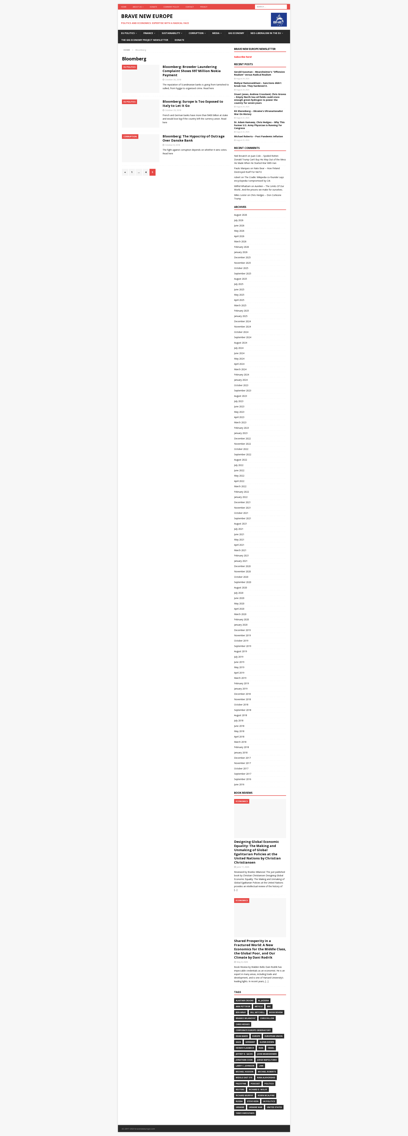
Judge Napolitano (267, 1060)
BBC (269, 1006)
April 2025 (239, 299)
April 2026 (239, 236)
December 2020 (242, 566)
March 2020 (240, 614)
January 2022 (241, 496)
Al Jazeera (263, 1000)
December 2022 (242, 438)
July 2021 (238, 528)
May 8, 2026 (242, 961)
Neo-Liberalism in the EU (266, 33)
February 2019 (241, 683)
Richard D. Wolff (258, 1089)
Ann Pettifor (243, 1006)
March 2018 (240, 741)
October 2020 (241, 576)
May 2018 (239, 731)
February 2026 (241, 246)
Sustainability (171, 33)
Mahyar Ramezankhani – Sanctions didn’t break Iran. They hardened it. (257, 84)
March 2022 (240, 486)
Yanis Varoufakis (245, 1113)
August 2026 (240, 214)
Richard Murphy (244, 1095)
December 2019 (242, 630)
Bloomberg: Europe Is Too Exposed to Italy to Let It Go (193, 103)
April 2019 (239, 672)
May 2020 (239, 603)
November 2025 (242, 262)
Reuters (240, 1089)
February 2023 (241, 427)
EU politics (128, 33)
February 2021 (241, 555)
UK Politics (269, 1101)
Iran (261, 1048)
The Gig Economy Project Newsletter (144, 39)
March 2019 (240, 677)
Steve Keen (253, 1101)
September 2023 (242, 390)
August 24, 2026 (242, 78)
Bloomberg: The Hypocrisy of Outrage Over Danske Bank (194, 138)
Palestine (241, 1083)
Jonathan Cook (244, 1060)
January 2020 (241, 624)
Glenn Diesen (267, 1042)
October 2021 (241, 512)
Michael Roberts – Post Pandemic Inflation (258, 136)
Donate (153, 7)
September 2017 (242, 773)
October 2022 (241, 449)
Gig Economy (236, 33)
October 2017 (241, 768)
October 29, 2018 (173, 110)
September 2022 (242, 454)
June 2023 (239, 406)
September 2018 (242, 709)
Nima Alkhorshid (266, 1077)
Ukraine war (255, 1107)
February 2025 (241, 310)
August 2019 (240, 651)
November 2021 (242, 507)
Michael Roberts (267, 1071)
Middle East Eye (244, 1077)
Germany (250, 1042)
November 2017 (242, 763)
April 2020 (239, 608)
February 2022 (241, 491)
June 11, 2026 (243, 866)
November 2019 (242, 635)
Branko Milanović (246, 1018)
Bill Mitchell (257, 1012)
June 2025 (239, 289)
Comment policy (171, 7)
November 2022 (242, 443)
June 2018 (239, 725)
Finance (148, 33)
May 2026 (239, 230)
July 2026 (238, 220)
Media (215, 33)
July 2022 (238, 465)
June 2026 (239, 225)
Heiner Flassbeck (245, 1048)
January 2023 (241, 433)
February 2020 (241, 619)
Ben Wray (241, 1012)
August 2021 (240, 523)
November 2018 (242, 699)
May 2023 (239, 411)
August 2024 (240, 342)
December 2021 (242, 502)
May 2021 (239, 539)
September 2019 (242, 646)
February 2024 (241, 374)
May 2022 (239, 475)
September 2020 (242, 582)
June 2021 (239, 534)
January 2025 (241, 316)
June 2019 (239, 661)
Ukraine (240, 1107)
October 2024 (241, 331)
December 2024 (242, 321)
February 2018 (241, 747)
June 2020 (239, 598)
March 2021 (240, 550)
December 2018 (242, 693)
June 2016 (239, 784)
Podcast (255, 1083)
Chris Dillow (267, 1018)
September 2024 (242, 337)
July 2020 (238, 592)
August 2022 (240, 459)
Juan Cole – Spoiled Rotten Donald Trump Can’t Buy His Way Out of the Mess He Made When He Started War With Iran (260, 159)
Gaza (238, 1042)
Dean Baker (242, 1036)
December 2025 (242, 257)
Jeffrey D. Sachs (244, 1054)
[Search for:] (271, 6)
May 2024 (239, 358)
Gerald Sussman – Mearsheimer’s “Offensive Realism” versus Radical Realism (259, 73)
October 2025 (241, 268)
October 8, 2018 (172, 144)
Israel (271, 1048)
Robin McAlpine (266, 1095)
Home (123, 7)
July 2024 (238, 347)
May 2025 (239, 294)
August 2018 (240, 715)
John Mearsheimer (267, 1054)
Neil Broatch (240, 155)
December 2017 (242, 757)
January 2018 (241, 752)
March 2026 (240, 241)
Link (261, 1065)
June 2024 (239, 353)
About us (137, 7)
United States (274, 1107)
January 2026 (241, 252)
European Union (274, 1036)
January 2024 (241, 379)
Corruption (196, 33)
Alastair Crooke (245, 1000)
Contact (190, 7)
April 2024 (239, 363)
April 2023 (239, 417)
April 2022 (239, 481)
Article (259, 1006)
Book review (276, 1012)
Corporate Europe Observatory (253, 1030)
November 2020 (242, 571)
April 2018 (239, 736)
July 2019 (238, 656)
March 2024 (240, 369)
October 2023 (241, 385)
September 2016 (242, 779)
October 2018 (241, 704)
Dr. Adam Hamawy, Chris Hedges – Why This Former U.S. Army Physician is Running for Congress (259, 125)
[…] (235, 889)
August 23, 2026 (242, 118)
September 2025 (242, 273)
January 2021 (241, 560)
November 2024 (242, 326)
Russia (239, 1101)
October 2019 (241, 640)
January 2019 (241, 688)
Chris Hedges (243, 1024)
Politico (269, 1083)
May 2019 (239, 667)
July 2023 (238, 401)
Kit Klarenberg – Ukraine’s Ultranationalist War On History (258, 112)
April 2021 (239, 544)
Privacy (203, 7)
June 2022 (239, 470)
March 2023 (240, 422)
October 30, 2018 (173, 79)
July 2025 (238, 284)
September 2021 (242, 518)
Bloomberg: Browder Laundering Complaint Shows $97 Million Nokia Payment (192, 71)
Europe (256, 1036)
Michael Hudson (244, 1071)
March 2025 (240, 305)
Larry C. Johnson (245, 1065)
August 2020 (240, 587)
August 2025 (240, 278)
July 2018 (238, 720)
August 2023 (240, 395)
